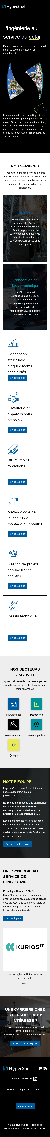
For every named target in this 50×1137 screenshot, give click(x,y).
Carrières (39, 1089)
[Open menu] (45, 7)
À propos (24, 1089)
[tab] (20, 983)
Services (10, 1089)
